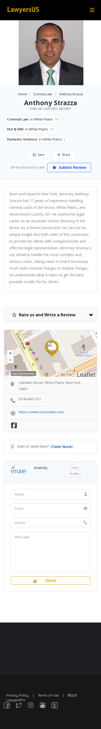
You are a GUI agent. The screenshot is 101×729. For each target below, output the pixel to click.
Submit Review (72, 167)
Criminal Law (42, 94)
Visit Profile (74, 471)
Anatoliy (40, 467)
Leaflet (86, 374)
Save (40, 154)
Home (22, 94)
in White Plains (32, 119)
